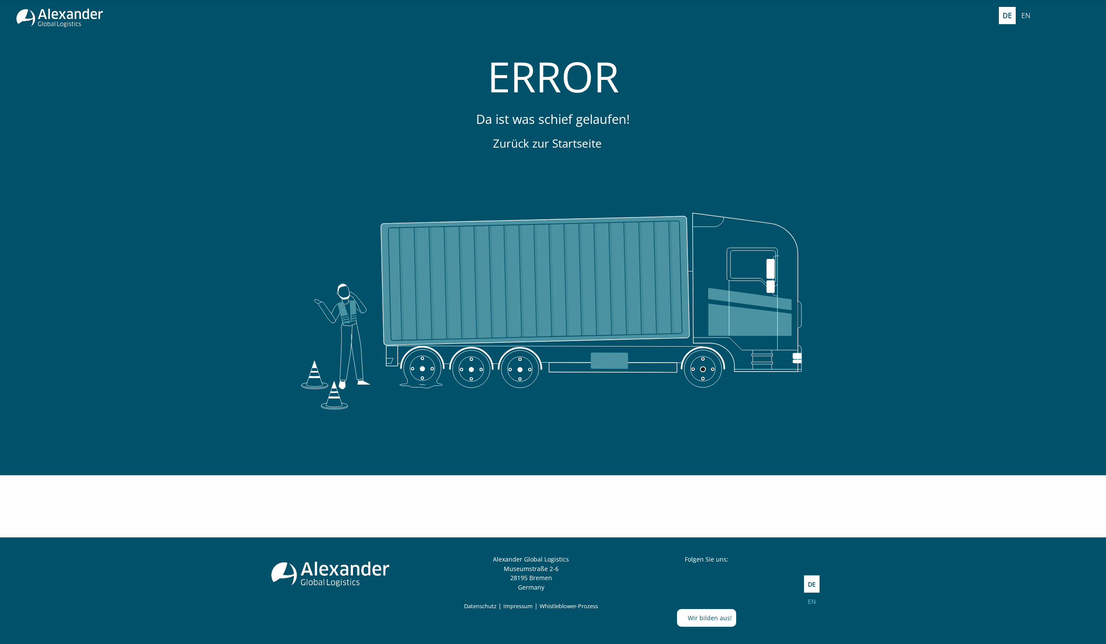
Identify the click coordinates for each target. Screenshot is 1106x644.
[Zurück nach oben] (1091, 628)
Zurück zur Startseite (549, 143)
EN (1025, 15)
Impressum (518, 606)
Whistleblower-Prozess (569, 606)
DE (1007, 15)
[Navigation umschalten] (1087, 16)
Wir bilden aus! (709, 618)
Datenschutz (480, 606)
